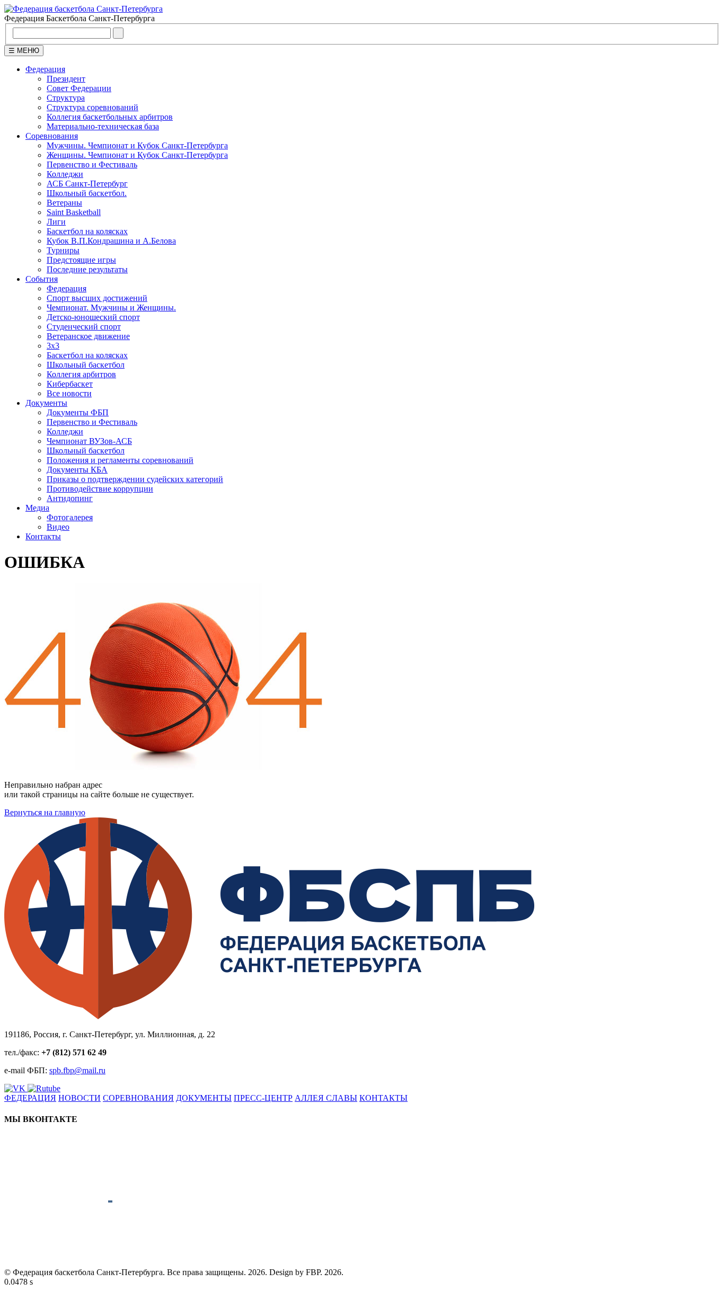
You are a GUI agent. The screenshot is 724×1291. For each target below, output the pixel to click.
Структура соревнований (92, 107)
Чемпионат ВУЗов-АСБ (89, 441)
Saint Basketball (74, 212)
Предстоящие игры (81, 259)
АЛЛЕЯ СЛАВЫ (326, 1097)
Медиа (37, 507)
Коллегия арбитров (81, 374)
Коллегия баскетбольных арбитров (110, 116)
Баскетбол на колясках (87, 231)
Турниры (63, 250)
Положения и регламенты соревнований (120, 460)
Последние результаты (87, 269)
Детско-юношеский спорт (93, 317)
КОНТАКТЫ (383, 1097)
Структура (66, 97)
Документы (46, 402)
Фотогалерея (70, 517)
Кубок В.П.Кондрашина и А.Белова (111, 240)
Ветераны (64, 202)
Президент (66, 78)
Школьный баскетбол (86, 364)
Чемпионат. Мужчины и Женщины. (111, 307)
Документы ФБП (78, 412)
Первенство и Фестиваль (92, 164)
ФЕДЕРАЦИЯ (30, 1097)
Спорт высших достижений (97, 297)
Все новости (69, 393)
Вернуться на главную (44, 812)
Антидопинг (70, 498)
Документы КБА (77, 469)
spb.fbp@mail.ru (77, 1070)
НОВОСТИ (79, 1097)
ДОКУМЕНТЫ (204, 1097)
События (41, 278)
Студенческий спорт (84, 326)
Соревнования (51, 135)
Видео (58, 526)
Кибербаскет (70, 383)
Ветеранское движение (88, 336)
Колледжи (65, 174)
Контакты (43, 536)
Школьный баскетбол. (87, 193)
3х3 (53, 345)
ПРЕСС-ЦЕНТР (263, 1097)
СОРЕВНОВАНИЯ (138, 1097)
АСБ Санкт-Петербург (87, 183)
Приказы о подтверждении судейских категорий (135, 479)
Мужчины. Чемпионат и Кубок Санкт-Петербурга (137, 145)
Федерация (45, 69)
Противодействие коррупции (100, 488)
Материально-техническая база (103, 126)
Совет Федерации (79, 88)
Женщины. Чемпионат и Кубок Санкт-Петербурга (137, 154)
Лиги (56, 221)
